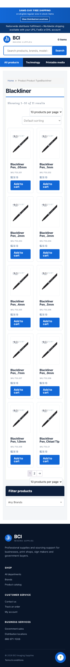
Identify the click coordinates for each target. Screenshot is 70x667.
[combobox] (35, 502)
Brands (8, 579)
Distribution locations (16, 634)
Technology (33, 62)
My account (11, 611)
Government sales (14, 628)
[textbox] (35, 502)
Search (59, 50)
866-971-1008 (12, 639)
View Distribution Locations (35, 19)
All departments (13, 574)
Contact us (10, 601)
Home (11, 80)
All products (11, 62)
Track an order (12, 606)
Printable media (55, 62)
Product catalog (13, 584)
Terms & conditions (14, 660)
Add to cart (18, 185)
